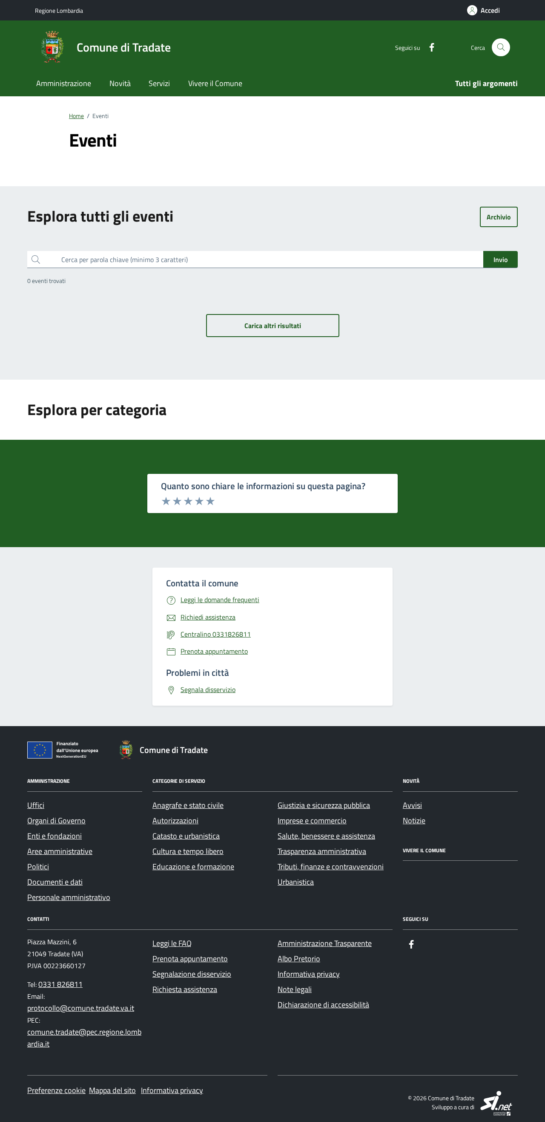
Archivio (499, 217)
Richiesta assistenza (184, 989)
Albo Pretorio (299, 958)
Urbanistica (296, 882)
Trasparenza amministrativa (322, 851)
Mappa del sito (112, 1090)
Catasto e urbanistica (186, 836)
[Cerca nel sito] (501, 47)
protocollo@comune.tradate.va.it (80, 1008)
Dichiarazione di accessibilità (323, 1004)
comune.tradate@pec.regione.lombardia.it (84, 1038)
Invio (500, 259)
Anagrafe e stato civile (188, 805)
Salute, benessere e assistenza (326, 836)
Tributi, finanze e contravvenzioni (331, 866)
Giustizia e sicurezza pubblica (324, 805)
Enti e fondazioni (54, 836)
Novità (120, 83)
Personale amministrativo (68, 897)
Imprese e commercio (312, 820)
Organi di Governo (56, 820)
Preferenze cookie (56, 1090)
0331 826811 (60, 984)
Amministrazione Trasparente (325, 943)
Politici (38, 866)
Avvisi (412, 805)
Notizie (414, 820)
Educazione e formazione (193, 866)
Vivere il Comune (215, 83)
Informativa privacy (309, 974)
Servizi (159, 83)
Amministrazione (63, 83)
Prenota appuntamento (190, 958)
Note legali (295, 989)
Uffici (35, 805)
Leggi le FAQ (172, 943)
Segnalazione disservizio (191, 974)
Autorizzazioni (175, 820)
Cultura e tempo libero (188, 851)
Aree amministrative (59, 851)
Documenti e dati (55, 882)
